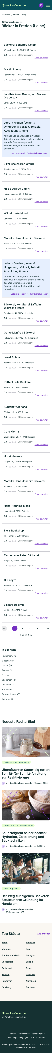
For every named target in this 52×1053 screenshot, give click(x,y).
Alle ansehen (43, 933)
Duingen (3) (7, 699)
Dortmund (7, 968)
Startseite (6, 14)
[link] (26, 51)
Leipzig (29, 961)
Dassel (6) (7, 665)
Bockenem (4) (9, 679)
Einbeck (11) (8, 660)
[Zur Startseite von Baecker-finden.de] (14, 5)
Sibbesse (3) (8, 689)
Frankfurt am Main (11, 955)
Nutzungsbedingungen (18, 1037)
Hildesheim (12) (9, 656)
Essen (29, 968)
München (6, 949)
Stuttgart (30, 955)
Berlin (4, 942)
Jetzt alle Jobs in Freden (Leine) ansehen (29, 153)
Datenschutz (24, 1034)
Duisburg (6, 987)
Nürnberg (31, 981)
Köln (28, 949)
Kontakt (13, 1034)
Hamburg (30, 942)
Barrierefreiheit (38, 1034)
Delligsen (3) (8, 684)
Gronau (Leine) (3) (11, 694)
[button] (41, 5)
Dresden (30, 974)
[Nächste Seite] (47, 628)
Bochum (30, 987)
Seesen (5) (7, 670)
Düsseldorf (7, 961)
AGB (32, 1037)
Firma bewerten (41, 58)
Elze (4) (5, 675)
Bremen (5, 974)
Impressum (41, 1037)
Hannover (7, 981)
